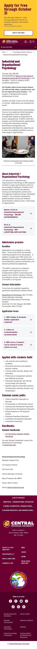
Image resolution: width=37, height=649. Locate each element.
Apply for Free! (18, 33)
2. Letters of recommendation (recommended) (10, 332)
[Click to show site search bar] (32, 42)
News (23, 547)
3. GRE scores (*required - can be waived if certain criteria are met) (14, 344)
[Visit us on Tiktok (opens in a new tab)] (13, 607)
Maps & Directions (8, 559)
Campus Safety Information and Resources (25, 635)
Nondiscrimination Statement (10, 615)
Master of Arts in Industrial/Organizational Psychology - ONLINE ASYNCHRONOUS (14, 213)
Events (23, 552)
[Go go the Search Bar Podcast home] (24, 607)
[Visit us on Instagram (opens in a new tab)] (26, 601)
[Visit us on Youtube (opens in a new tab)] (21, 601)
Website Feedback (26, 620)
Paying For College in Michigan (10, 634)
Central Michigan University (19, 644)
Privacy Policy (25, 614)
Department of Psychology (12, 295)
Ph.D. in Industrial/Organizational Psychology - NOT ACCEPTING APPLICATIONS (15, 228)
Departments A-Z (8, 554)
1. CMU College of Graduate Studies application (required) (15, 319)
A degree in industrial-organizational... (18, 506)
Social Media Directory (25, 562)
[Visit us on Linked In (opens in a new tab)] (18, 607)
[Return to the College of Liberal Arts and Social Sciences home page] (10, 42)
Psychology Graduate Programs (22, 52)
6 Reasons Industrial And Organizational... (18, 510)
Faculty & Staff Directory (8, 549)
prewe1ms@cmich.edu (15, 487)
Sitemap (23, 627)
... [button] (9, 52)
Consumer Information (8, 627)
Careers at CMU (7, 563)
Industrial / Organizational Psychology (18, 502)
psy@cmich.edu (10, 445)
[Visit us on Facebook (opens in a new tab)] (10, 601)
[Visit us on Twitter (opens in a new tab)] (16, 601)
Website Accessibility (8, 621)
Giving (23, 556)
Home (4, 52)
